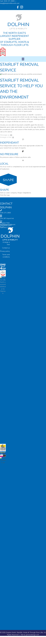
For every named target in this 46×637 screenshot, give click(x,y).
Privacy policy (5, 251)
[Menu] (23, 59)
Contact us (6, 248)
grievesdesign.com (32, 635)
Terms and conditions (6, 256)
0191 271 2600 (5, 213)
